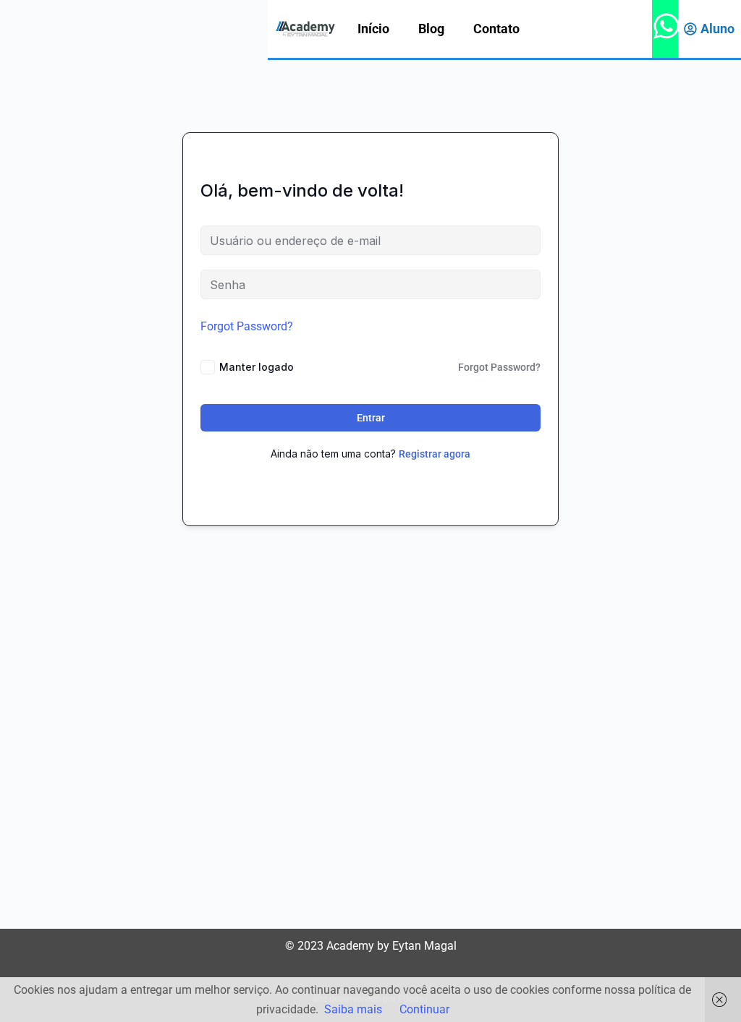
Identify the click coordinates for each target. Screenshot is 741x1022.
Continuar (424, 1009)
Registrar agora (434, 454)
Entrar (371, 418)
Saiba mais (353, 1009)
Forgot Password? (246, 326)
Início (373, 28)
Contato (496, 28)
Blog (431, 28)
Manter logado (256, 367)
